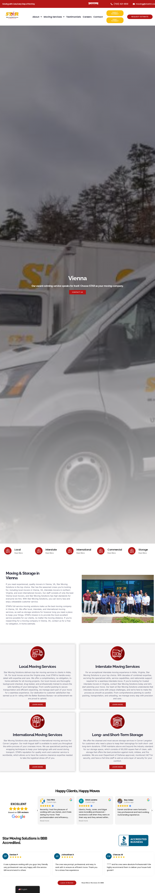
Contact (98, 16)
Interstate (51, 549)
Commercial (115, 549)
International (84, 549)
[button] (152, 810)
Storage (143, 549)
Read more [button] (44, 821)
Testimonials (73, 16)
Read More (19, 553)
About (35, 16)
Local (18, 549)
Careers (87, 16)
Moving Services (53, 16)
